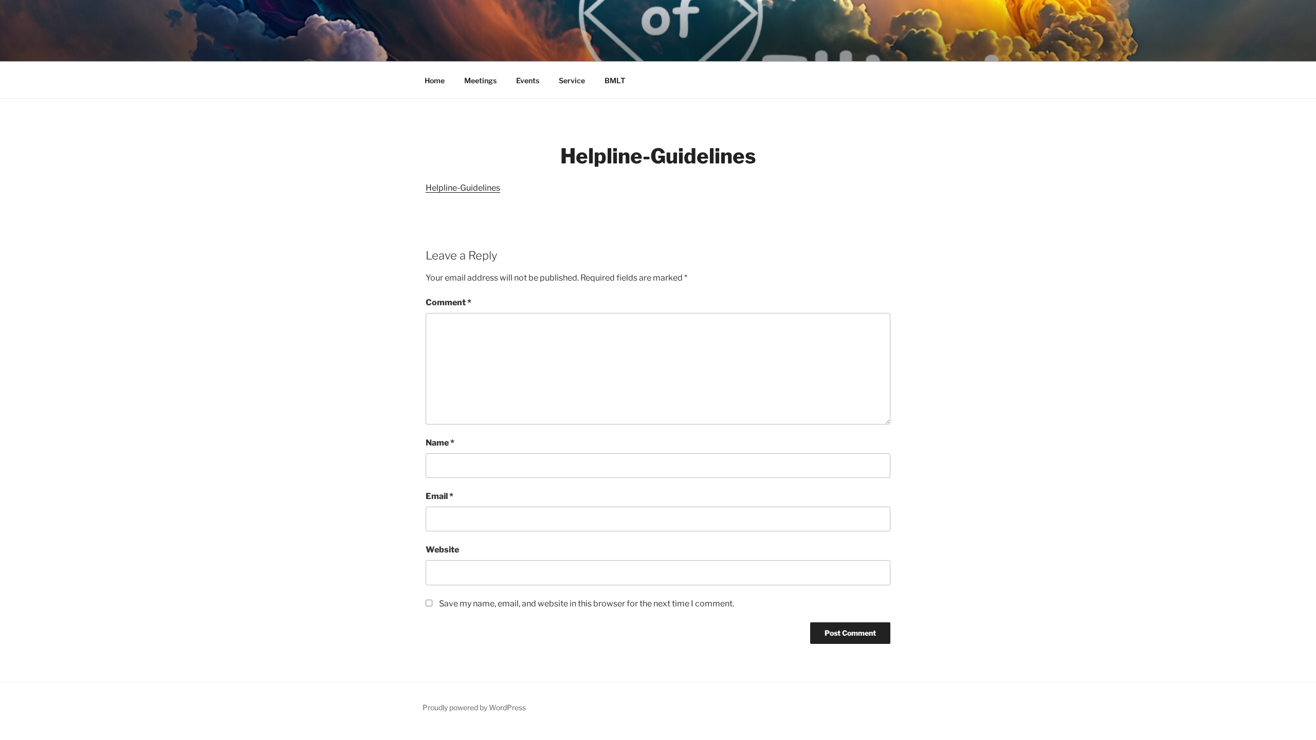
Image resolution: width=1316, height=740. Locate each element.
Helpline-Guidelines (463, 188)
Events (527, 80)
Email (439, 496)
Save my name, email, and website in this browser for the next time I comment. (586, 603)
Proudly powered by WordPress (474, 707)
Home (435, 80)
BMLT (615, 80)
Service (572, 80)
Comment (448, 302)
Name (440, 443)
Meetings (480, 80)
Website (442, 549)
